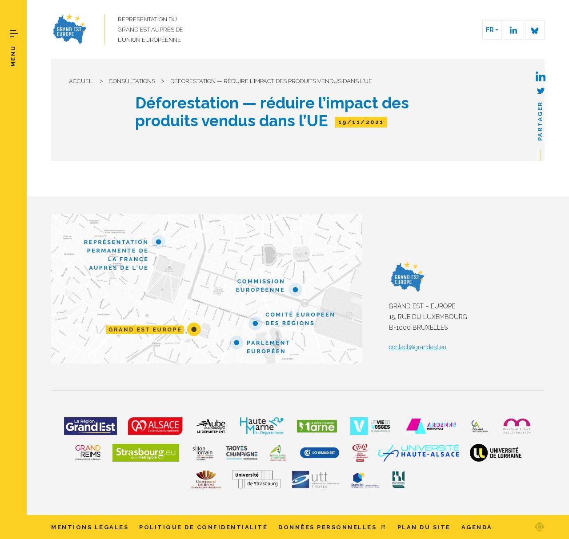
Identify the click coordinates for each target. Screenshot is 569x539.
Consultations (132, 81)
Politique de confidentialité (203, 527)
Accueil (81, 81)
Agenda (477, 527)
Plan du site (424, 527)
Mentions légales (89, 527)
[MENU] (14, 34)
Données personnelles (328, 527)
